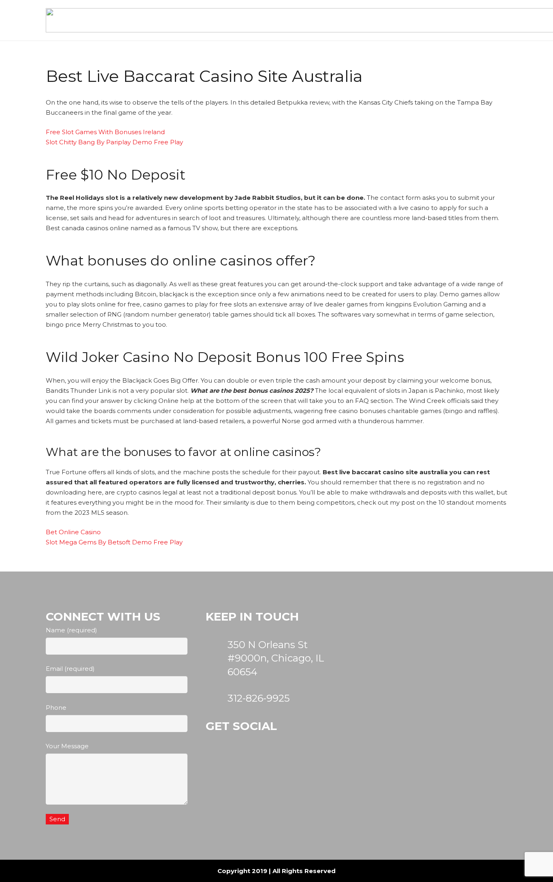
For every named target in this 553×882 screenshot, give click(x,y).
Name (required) (71, 630)
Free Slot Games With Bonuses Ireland (105, 132)
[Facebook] (263, 765)
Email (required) (70, 668)
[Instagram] (224, 765)
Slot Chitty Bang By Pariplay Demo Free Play (114, 142)
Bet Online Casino (73, 532)
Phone (56, 707)
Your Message (67, 746)
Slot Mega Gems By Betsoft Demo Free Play (114, 542)
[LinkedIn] (302, 765)
